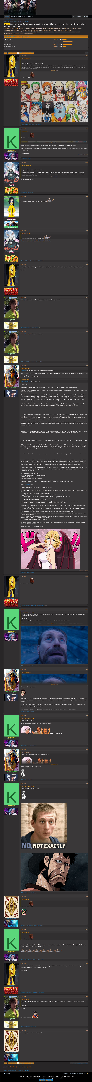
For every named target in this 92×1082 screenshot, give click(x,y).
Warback (11, 77)
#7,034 (86, 749)
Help (85, 1073)
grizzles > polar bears (77, 28)
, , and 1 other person (31, 124)
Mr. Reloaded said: (25, 368)
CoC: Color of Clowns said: (26, 612)
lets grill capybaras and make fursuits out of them (14, 32)
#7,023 (86, 162)
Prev (6, 52)
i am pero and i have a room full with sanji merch (14, 30)
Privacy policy (80, 1073)
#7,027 (86, 297)
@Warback (23, 299)
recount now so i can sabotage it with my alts (34, 32)
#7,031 (86, 609)
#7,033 (86, 715)
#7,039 (86, 996)
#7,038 (86, 963)
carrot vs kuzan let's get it (41, 28)
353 (21, 52)
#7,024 (86, 196)
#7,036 (86, 896)
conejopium (63, 28)
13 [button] (55, 44)
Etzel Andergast (11, 918)
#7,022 (86, 128)
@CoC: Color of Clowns (26, 334)
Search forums (12, 19)
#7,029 (86, 365)
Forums (7, 16)
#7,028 (86, 331)
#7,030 (86, 576)
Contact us (66, 1073)
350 (12, 52)
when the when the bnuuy (30, 33)
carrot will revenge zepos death (54, 28)
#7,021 (86, 55)
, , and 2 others (34, 605)
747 (28, 52)
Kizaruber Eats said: (25, 58)
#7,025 (86, 230)
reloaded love (64, 32)
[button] (16, 16)
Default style (7, 1073)
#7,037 (86, 929)
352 (18, 52)
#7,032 (86, 669)
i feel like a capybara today (66, 30)
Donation (13, 16)
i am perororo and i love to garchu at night (51, 30)
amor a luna (21, 28)
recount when (58, 32)
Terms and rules (72, 1073)
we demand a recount (19, 33)
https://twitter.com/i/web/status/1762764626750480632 (36, 241)
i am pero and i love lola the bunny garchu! (33, 30)
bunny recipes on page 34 (30, 28)
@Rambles (27, 484)
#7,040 (86, 1030)
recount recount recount (49, 32)
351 (15, 52)
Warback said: (24, 131)
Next (32, 52)
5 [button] (56, 39)
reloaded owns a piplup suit (73, 32)
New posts (6, 19)
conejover (69, 28)
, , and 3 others (33, 992)
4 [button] (56, 46)
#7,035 (86, 783)
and (26, 158)
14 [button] (55, 42)
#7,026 (86, 264)
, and (31, 327)
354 (23, 52)
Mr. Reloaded (7, 28)
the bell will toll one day (8, 33)
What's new (21, 16)
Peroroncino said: (25, 233)
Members (29, 16)
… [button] (10, 52)
